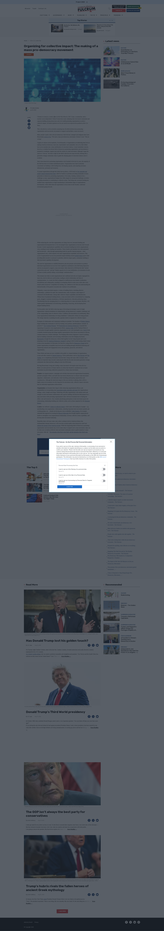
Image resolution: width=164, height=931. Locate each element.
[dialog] (82, 465)
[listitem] (82, 465)
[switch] (103, 469)
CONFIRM (70, 486)
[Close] (111, 442)
